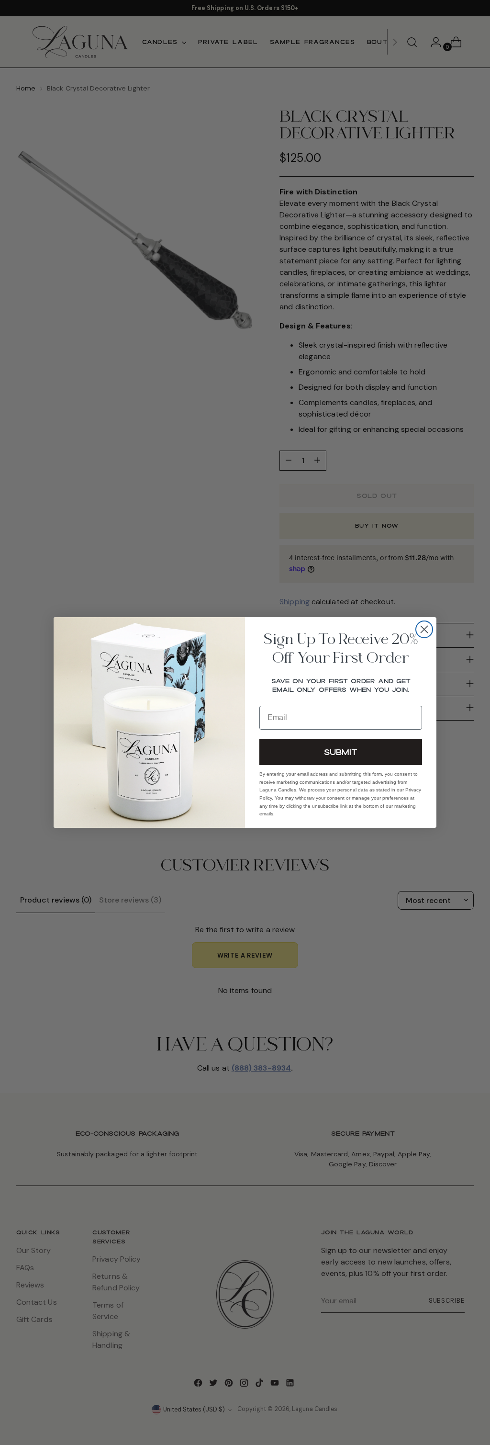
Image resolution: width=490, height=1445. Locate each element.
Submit (340, 751)
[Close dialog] (424, 629)
